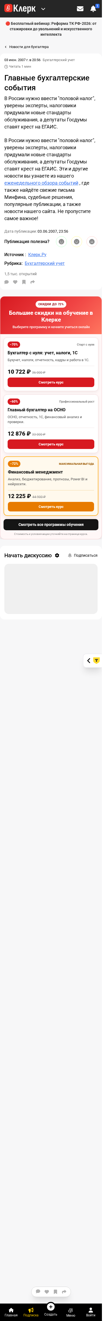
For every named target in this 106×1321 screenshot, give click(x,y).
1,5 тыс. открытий (20, 274)
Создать (50, 1314)
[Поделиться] (32, 282)
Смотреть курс (51, 382)
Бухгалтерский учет (59, 60)
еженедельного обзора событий (41, 183)
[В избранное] (24, 282)
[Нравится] (15, 282)
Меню (70, 1315)
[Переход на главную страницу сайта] (20, 9)
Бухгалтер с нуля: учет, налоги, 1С (42, 352)
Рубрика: (13, 263)
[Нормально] (76, 241)
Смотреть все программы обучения (51, 524)
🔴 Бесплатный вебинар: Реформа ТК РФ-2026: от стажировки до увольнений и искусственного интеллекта (50, 29)
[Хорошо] (61, 241)
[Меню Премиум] (43, 8)
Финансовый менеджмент (35, 472)
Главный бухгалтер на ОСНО (37, 409)
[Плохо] (91, 241)
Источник (14, 254)
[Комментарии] (6, 282)
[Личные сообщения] (80, 8)
